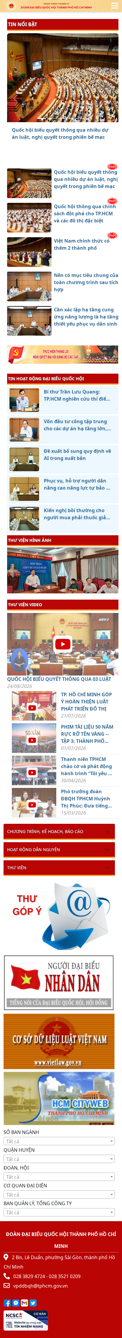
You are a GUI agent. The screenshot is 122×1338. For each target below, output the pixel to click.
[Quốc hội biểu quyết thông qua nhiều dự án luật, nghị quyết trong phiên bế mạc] (41, 118)
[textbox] (59, 1141)
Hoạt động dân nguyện (33, 849)
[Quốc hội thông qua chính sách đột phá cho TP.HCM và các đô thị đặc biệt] (52, 118)
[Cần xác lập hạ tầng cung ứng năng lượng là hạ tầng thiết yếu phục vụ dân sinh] (84, 118)
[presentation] (11, 571)
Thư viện (16, 867)
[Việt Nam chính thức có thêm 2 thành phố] (62, 118)
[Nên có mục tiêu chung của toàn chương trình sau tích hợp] (73, 118)
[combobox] (59, 1141)
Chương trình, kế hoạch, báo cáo (45, 831)
